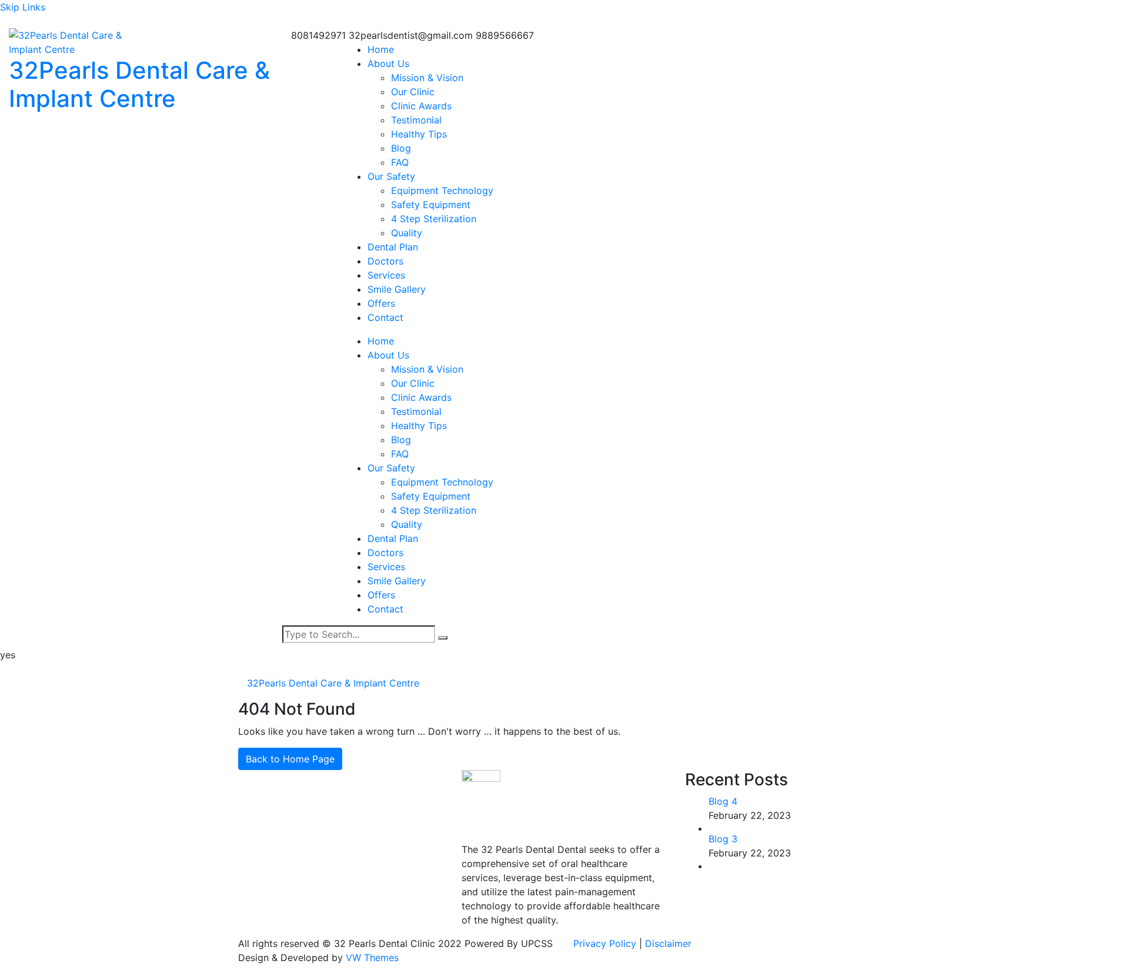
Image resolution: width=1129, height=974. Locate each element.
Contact (385, 317)
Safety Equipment (430, 204)
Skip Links (22, 7)
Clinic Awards (421, 106)
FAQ (400, 162)
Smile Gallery (397, 289)
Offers (381, 303)
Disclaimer (668, 943)
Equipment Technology (442, 190)
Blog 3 (723, 839)
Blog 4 (723, 801)
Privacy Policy (606, 943)
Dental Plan (393, 247)
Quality (406, 233)
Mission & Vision (427, 77)
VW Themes (371, 957)
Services (386, 275)
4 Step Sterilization (433, 219)
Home (381, 49)
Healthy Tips (419, 134)
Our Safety (391, 176)
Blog (401, 148)
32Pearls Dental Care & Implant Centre (139, 84)
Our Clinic (413, 92)
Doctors (385, 261)
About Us (388, 63)
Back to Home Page (290, 759)
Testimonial (416, 120)
